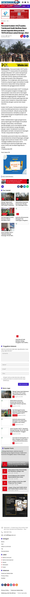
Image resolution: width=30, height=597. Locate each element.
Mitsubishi (5, 564)
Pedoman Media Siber (7, 573)
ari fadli (3, 35)
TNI (2, 23)
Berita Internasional (8, 560)
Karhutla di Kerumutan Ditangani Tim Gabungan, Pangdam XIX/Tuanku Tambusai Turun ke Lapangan (22, 219)
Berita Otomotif (7, 557)
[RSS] (16, 585)
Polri (18, 214)
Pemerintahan (5, 551)
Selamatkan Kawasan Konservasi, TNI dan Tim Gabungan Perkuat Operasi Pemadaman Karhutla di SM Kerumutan (22, 204)
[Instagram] (14, 585)
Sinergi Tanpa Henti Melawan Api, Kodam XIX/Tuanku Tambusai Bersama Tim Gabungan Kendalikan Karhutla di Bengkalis (7, 204)
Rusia (4, 567)
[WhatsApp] (27, 186)
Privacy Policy (4, 576)
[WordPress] (11, 585)
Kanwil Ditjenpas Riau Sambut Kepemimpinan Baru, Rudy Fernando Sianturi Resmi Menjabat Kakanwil (17, 476)
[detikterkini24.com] (10, 2)
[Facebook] (18, 186)
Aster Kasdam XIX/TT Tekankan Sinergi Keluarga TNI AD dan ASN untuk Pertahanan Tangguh (7, 234)
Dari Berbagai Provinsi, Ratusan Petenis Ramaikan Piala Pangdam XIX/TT (7, 219)
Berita (2, 542)
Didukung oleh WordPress (8, 593)
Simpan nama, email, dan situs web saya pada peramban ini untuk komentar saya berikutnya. (14, 378)
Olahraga (4, 214)
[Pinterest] (8, 585)
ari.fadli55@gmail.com (10, 535)
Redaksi (3, 578)
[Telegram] (24, 186)
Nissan (4, 562)
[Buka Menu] (25, 2)
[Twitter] (21, 186)
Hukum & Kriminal (6, 546)
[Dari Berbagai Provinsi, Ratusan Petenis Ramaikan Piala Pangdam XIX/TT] (7, 212)
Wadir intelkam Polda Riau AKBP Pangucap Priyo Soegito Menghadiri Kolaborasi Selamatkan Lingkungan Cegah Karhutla (17, 482)
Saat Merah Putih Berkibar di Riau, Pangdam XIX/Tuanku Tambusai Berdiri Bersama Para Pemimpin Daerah (22, 341)
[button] (23, 2)
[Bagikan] (27, 36)
